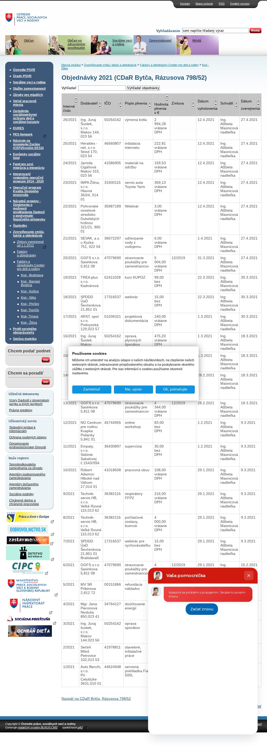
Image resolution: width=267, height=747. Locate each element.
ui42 (80, 727)
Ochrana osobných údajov (27, 437)
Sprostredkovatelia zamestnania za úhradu (26, 466)
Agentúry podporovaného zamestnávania (27, 476)
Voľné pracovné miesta (25, 103)
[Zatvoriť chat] (248, 575)
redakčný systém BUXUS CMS (37, 727)
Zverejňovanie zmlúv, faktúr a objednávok (28, 233)
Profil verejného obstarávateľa (25, 330)
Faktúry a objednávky (26, 253)
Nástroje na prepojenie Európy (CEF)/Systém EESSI (28, 144)
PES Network (23, 134)
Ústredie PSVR (24, 70)
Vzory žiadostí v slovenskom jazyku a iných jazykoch (29, 402)
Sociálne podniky (21, 494)
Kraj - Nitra (28, 297)
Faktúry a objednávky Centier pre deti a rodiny (31, 265)
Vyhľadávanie (168, 31)
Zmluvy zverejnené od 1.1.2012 (30, 243)
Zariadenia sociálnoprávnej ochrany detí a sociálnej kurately (26, 116)
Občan (29, 40)
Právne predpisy (20, 410)
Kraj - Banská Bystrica (30, 283)
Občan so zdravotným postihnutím (76, 44)
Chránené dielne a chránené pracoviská (24, 502)
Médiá (196, 40)
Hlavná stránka (71, 64)
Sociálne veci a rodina (122, 42)
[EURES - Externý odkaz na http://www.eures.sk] (30, 521)
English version (240, 3)
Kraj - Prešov (30, 304)
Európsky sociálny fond (27, 156)
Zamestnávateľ (160, 40)
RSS (221, 3)
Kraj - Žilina (29, 322)
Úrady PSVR (22, 76)
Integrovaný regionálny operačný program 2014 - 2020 (28, 177)
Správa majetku (25, 339)
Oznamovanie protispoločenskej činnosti (27, 445)
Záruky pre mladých (28, 95)
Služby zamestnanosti (29, 88)
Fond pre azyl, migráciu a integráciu (28, 166)
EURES (18, 128)
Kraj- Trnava (29, 316)
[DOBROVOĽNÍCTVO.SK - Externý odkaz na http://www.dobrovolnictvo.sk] (30, 534)
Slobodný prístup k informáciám (22, 429)
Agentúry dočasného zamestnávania (24, 486)
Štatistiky (20, 226)
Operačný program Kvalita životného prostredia (27, 191)
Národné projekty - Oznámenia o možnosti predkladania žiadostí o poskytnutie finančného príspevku (29, 210)
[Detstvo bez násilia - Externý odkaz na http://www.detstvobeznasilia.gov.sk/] (30, 559)
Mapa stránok (204, 3)
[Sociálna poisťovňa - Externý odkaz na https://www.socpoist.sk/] (30, 623)
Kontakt (185, 3)
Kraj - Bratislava (32, 275)
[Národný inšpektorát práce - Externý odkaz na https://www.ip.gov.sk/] (30, 612)
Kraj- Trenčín (30, 310)
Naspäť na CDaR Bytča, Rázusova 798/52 (96, 698)
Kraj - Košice (30, 291)
